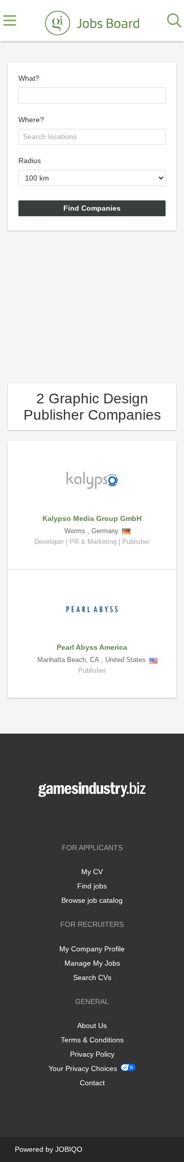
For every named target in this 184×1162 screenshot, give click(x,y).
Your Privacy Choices (83, 1068)
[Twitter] (93, 818)
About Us (92, 1025)
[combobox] (92, 95)
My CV (92, 872)
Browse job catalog (92, 900)
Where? (31, 120)
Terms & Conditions (92, 1040)
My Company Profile (92, 949)
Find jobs (92, 886)
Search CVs (92, 977)
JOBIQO (68, 1149)
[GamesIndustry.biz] (92, 21)
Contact (92, 1083)
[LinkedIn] (108, 818)
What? (28, 78)
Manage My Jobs (92, 963)
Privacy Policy (92, 1054)
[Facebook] (77, 818)
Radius (29, 160)
